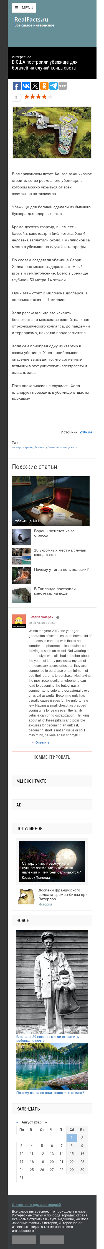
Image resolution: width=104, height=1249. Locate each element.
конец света (68, 447)
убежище (52, 447)
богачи (39, 447)
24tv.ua (86, 432)
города (16, 447)
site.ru (42, 22)
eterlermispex (42, 617)
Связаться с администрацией (36, 1205)
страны (28, 447)
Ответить (42, 742)
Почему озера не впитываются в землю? (50, 1093)
